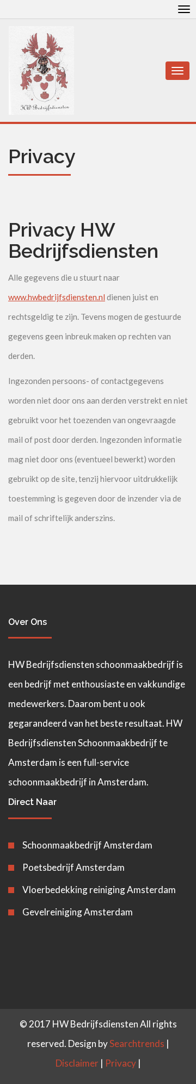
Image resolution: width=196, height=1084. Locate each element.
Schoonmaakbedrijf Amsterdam (87, 845)
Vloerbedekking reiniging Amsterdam (99, 889)
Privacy (120, 1063)
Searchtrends (136, 1043)
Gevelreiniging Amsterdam (77, 912)
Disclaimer (77, 1063)
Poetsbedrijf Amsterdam (73, 867)
